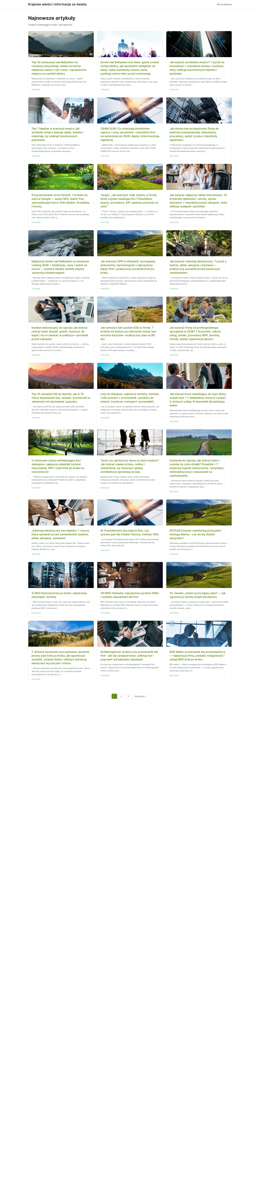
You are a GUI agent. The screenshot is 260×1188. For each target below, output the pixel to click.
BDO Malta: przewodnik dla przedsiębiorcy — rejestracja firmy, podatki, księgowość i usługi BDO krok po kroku (197, 655)
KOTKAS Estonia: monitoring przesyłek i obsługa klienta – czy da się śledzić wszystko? (196, 534)
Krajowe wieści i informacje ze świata (57, 4)
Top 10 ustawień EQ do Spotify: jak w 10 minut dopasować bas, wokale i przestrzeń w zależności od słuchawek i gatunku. (61, 397)
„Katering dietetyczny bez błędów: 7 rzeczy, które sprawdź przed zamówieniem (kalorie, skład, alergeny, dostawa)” (61, 534)
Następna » (140, 696)
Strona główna (224, 4)
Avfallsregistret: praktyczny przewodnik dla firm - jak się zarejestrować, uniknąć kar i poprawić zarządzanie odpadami (129, 655)
